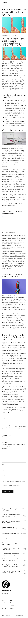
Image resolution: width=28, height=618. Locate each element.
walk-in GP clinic (19, 409)
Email (3, 470)
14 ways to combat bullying (9, 539)
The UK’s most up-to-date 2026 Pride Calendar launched (10, 559)
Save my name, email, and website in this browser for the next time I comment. (14, 482)
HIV (11, 62)
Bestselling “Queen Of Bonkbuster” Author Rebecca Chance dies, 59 (11, 565)
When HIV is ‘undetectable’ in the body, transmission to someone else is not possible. (13, 403)
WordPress (24, 615)
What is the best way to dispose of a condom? (10, 534)
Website (3, 475)
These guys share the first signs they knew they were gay (11, 515)
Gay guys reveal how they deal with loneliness (10, 509)
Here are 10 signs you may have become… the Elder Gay (10, 554)
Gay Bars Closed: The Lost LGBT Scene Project (10, 549)
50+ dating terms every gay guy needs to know (10, 543)
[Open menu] (25, 2)
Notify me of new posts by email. (9, 487)
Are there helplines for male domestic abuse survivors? (9, 528)
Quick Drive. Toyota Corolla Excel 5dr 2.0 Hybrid (7, 427)
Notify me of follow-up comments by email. (11, 485)
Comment (4, 448)
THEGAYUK (5, 2)
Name (3, 464)
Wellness (14, 35)
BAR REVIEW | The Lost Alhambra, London (20, 427)
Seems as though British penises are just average (11, 522)
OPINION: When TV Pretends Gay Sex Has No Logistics (11, 572)
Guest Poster (9, 35)
